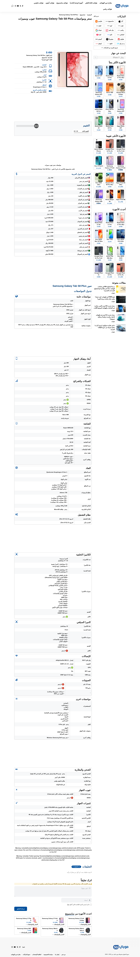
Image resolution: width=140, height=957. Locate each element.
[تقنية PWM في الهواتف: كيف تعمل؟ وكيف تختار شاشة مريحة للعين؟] (121, 299)
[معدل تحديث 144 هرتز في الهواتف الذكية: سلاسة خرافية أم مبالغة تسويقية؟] (121, 317)
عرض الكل (96, 16)
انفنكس (122, 34)
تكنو (111, 34)
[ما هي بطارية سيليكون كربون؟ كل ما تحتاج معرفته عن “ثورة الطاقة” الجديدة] (121, 328)
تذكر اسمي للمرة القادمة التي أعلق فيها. (78, 904)
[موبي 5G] (122, 6)
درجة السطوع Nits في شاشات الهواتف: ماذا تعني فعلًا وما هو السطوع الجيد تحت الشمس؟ (104, 288)
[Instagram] (15, 6)
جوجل (100, 30)
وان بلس (111, 30)
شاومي (100, 21)
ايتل (100, 34)
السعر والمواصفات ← (85, 924)
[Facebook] (23, 6)
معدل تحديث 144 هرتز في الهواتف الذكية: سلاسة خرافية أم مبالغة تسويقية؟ (105, 317)
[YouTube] (18, 6)
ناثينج (110, 43)
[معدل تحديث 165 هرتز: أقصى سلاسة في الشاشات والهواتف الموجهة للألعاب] (121, 308)
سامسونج (69, 913)
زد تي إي (122, 43)
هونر (121, 25)
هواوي (122, 39)
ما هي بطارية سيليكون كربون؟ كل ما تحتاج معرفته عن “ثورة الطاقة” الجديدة (105, 327)
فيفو (99, 25)
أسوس (100, 39)
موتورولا (110, 39)
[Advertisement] (53, 36)
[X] (20, 6)
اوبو (111, 25)
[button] (12, 6)
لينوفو (100, 43)
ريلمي (122, 30)
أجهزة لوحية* (45, 59)
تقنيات (113, 293)
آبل (122, 21)
